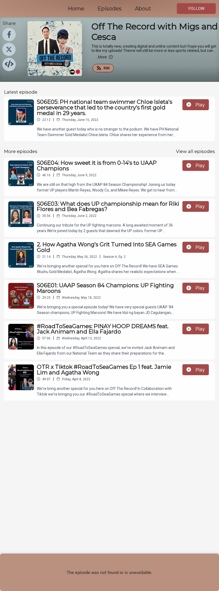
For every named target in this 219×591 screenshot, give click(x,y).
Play (200, 105)
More (101, 57)
